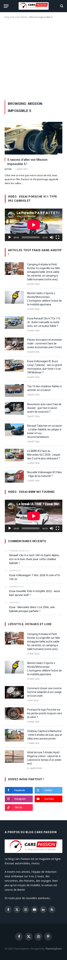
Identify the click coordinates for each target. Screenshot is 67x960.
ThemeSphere (53, 948)
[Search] (61, 6)
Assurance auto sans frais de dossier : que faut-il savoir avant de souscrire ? (44, 408)
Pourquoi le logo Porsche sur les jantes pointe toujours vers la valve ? (44, 713)
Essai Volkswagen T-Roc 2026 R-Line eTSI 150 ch (34, 577)
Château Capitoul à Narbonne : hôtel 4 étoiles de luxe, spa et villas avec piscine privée (44, 735)
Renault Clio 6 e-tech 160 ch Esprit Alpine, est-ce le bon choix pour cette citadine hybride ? (34, 559)
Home (24, 17)
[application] (33, 225)
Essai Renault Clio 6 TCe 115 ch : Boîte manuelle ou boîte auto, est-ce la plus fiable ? (43, 322)
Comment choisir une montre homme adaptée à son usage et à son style (44, 692)
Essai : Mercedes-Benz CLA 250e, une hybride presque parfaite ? (32, 609)
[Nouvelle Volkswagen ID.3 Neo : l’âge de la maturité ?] (14, 476)
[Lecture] (10, 237)
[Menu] (6, 6)
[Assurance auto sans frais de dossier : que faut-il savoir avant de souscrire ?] (14, 408)
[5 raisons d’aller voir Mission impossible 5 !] (33, 138)
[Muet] (51, 237)
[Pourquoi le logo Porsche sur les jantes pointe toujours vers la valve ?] (14, 713)
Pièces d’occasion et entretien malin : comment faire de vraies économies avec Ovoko (44, 343)
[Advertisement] (33, 58)
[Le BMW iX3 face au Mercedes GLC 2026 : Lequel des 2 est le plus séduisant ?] (14, 455)
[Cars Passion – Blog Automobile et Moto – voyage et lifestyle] (34, 6)
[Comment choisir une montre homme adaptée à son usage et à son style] (14, 692)
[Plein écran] (57, 237)
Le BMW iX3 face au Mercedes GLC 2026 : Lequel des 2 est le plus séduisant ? (43, 454)
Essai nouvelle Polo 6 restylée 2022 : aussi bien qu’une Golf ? (34, 593)
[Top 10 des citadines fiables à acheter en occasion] (14, 390)
